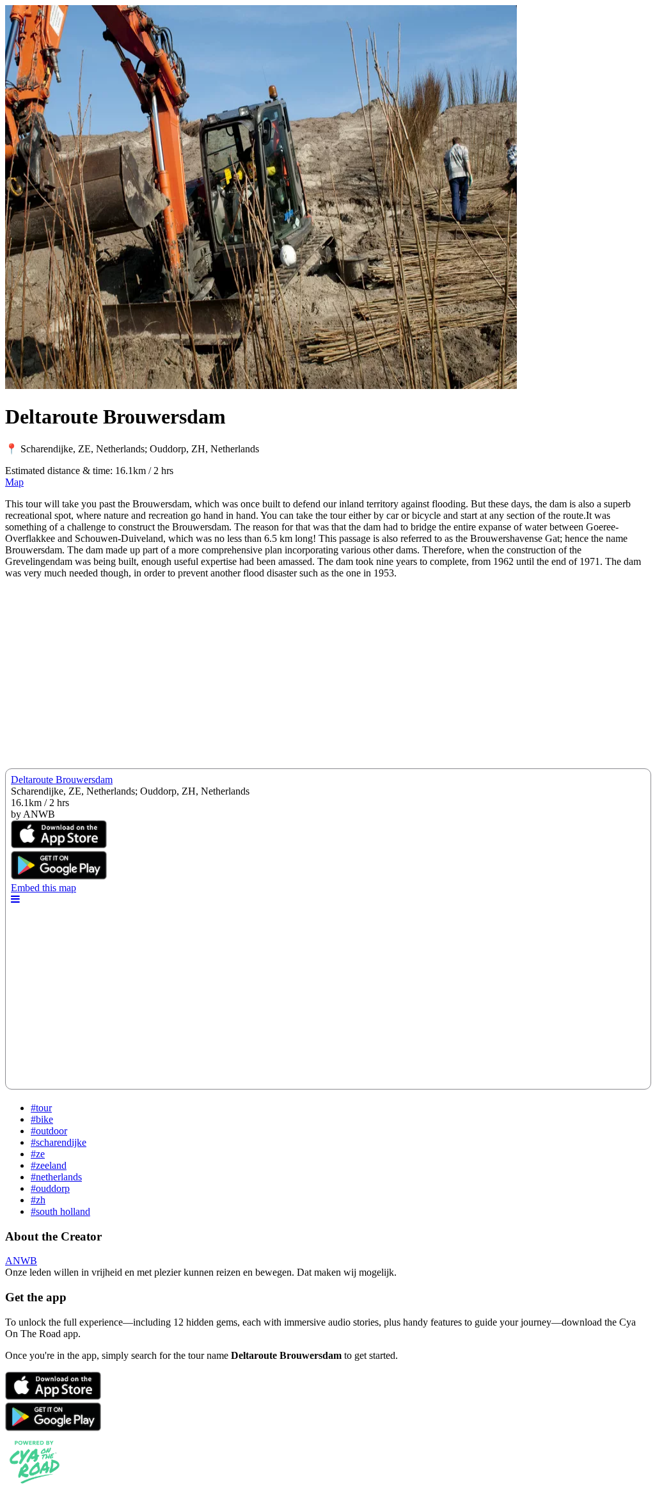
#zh (38, 1199)
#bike (42, 1119)
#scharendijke (58, 1142)
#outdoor (49, 1130)
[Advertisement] (327, 678)
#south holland (60, 1211)
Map (14, 482)
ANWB (21, 1260)
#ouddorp (50, 1188)
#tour (41, 1107)
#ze (38, 1153)
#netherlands (56, 1176)
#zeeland (49, 1165)
